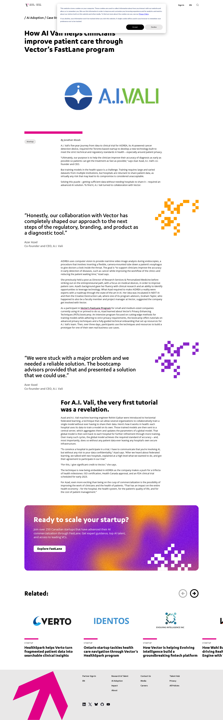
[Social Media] (84, 704)
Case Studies (55, 18)
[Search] (197, 5)
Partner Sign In (89, 676)
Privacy (173, 681)
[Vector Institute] (33, 5)
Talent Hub (175, 676)
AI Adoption (35, 18)
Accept (135, 27)
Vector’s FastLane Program (96, 308)
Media (143, 681)
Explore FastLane (49, 549)
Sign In (181, 5)
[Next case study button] (194, 593)
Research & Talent (120, 676)
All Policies (174, 686)
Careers (144, 686)
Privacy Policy (144, 14)
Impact (115, 686)
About (114, 690)
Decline (154, 27)
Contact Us (146, 676)
